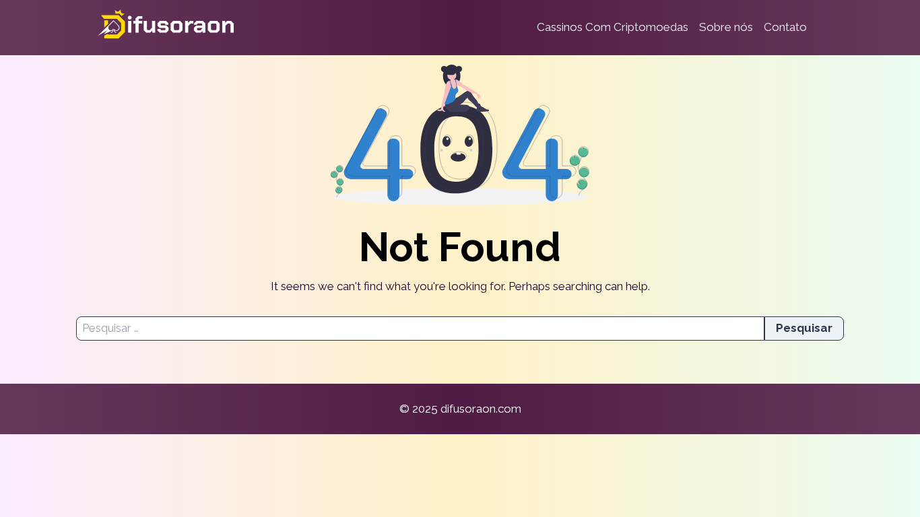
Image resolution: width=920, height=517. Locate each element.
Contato (785, 27)
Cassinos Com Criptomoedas (612, 27)
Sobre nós (726, 27)
